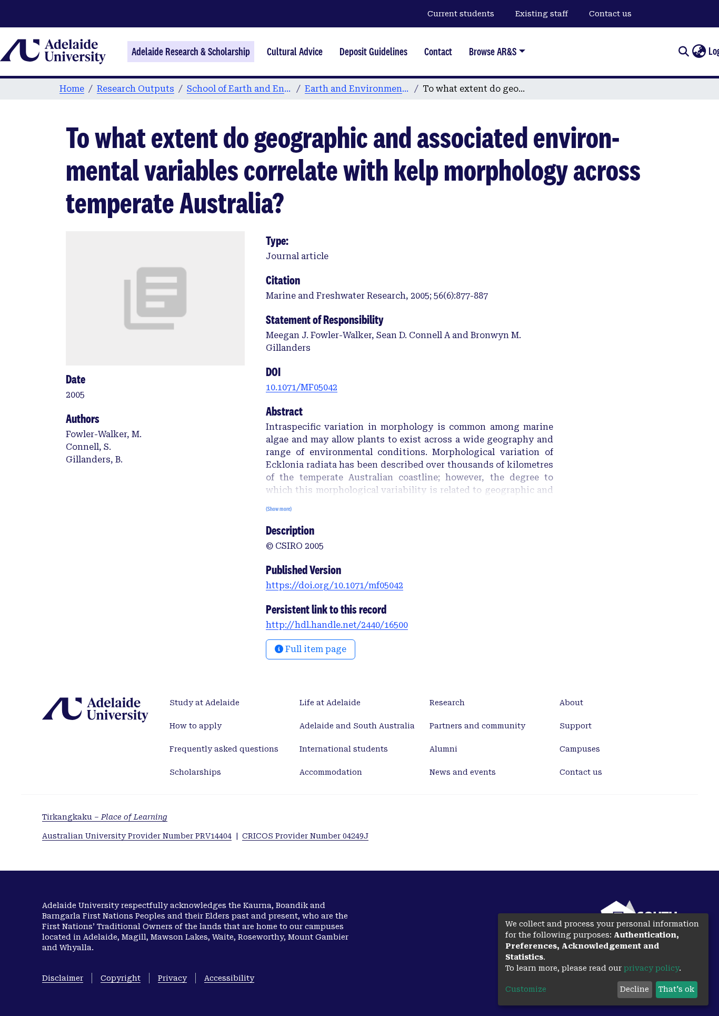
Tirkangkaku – (104, 817)
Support (576, 726)
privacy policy (651, 968)
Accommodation (330, 772)
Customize (525, 989)
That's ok (676, 989)
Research (447, 702)
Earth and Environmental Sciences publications (357, 89)
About (571, 702)
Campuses (580, 749)
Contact (438, 51)
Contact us (610, 13)
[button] (698, 51)
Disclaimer (62, 978)
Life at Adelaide (330, 702)
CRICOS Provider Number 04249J (305, 836)
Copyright (121, 978)
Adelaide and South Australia (357, 726)
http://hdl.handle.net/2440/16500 (337, 625)
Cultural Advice (295, 51)
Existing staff (541, 13)
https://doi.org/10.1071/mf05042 (334, 585)
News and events (463, 772)
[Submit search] (683, 51)
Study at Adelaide (204, 702)
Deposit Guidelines (373, 51)
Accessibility (229, 978)
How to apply (195, 726)
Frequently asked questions (223, 749)
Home (71, 89)
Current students (460, 13)
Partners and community (477, 726)
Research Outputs (135, 89)
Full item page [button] (314, 649)
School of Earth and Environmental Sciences (239, 89)
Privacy (172, 978)
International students (343, 749)
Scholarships (195, 772)
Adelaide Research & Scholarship (191, 51)
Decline (634, 989)
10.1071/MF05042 (301, 387)
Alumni (443, 749)
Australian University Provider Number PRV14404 (137, 836)
